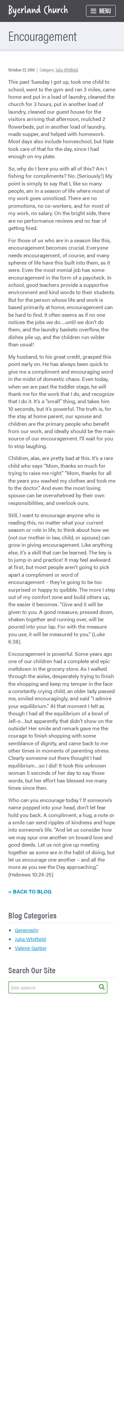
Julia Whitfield (67, 69)
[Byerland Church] (38, 11)
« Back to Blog (30, 891)
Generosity (26, 929)
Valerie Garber (31, 947)
